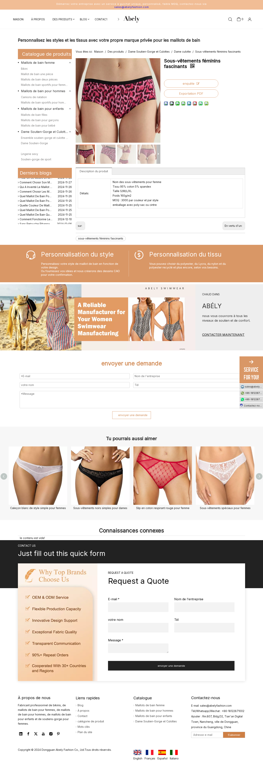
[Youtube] (43, 734)
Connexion (243, 29)
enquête (188, 83)
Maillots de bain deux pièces (39, 79)
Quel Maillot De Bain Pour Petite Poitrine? (45, 207)
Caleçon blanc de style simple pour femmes (38, 508)
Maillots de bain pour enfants (42, 109)
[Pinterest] (58, 734)
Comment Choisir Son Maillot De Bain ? (43, 179)
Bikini (24, 68)
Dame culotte (29, 148)
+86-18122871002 (254, 393)
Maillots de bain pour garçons (40, 120)
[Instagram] (51, 734)
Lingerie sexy (29, 154)
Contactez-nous (253, 405)
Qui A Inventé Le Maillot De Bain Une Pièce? (45, 184)
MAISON (18, 19)
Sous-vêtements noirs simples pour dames (100, 508)
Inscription (243, 36)
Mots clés (84, 726)
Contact (82, 716)
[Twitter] (36, 734)
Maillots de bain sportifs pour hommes (45, 102)
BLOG (83, 19)
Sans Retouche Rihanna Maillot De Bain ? (45, 221)
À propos (83, 710)
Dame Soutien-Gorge (34, 143)
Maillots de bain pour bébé (38, 125)
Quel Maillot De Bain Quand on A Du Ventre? (45, 212)
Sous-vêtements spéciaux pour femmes (225, 508)
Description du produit (94, 171)
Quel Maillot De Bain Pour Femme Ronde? (45, 198)
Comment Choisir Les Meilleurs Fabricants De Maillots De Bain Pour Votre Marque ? (45, 188)
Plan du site (85, 732)
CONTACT (101, 19)
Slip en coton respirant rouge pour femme (162, 508)
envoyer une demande (132, 415)
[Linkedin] (21, 734)
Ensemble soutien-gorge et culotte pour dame (46, 137)
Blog (80, 705)
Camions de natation (34, 97)
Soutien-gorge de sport (36, 159)
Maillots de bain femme (38, 63)
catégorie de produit (91, 721)
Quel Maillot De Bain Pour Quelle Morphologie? (45, 193)
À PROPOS (38, 19)
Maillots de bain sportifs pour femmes (45, 84)
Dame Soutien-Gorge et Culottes (45, 132)
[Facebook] (28, 734)
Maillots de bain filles (34, 114)
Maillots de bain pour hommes (43, 91)
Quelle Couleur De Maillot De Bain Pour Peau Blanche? (45, 202)
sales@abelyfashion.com (131, 6)
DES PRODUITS (62, 19)
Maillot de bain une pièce (37, 74)
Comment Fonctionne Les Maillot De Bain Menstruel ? (45, 216)
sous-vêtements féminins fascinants (100, 238)
